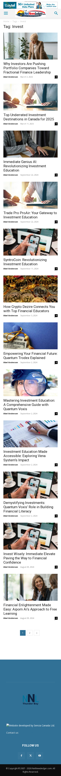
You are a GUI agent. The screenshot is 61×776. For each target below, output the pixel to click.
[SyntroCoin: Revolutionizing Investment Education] (30, 242)
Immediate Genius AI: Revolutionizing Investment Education (24, 166)
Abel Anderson (10, 77)
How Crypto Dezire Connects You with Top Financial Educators (29, 309)
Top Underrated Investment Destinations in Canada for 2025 (28, 117)
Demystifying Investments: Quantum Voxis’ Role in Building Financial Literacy (28, 507)
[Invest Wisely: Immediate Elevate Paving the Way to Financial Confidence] (30, 536)
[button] (5, 13)
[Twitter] (30, 755)
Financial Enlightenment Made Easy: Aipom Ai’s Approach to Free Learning (30, 609)
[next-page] (37, 633)
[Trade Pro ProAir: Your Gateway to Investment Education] (30, 195)
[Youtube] (39, 755)
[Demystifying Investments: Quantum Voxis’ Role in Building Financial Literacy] (30, 485)
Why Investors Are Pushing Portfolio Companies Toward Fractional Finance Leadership (27, 68)
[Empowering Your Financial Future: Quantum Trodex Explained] (30, 335)
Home (6, 21)
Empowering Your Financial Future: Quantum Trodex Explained (30, 356)
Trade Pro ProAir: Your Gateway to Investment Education (30, 215)
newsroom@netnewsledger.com (37, 732)
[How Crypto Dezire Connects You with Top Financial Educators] (30, 288)
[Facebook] (21, 755)
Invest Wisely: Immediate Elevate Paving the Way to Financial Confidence (29, 558)
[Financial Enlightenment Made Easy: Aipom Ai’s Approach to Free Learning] (30, 587)
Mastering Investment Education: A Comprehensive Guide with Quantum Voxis (29, 404)
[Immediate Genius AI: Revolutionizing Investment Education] (30, 144)
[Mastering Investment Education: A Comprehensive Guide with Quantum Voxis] (30, 382)
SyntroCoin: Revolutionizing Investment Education (25, 262)
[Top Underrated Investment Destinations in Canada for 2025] (30, 97)
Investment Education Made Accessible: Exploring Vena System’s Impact (25, 456)
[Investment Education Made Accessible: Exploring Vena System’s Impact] (30, 433)
